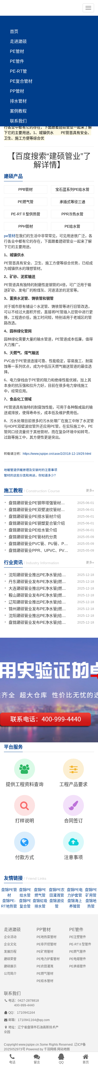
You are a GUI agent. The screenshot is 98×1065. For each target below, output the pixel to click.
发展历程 (10, 952)
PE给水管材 (45, 981)
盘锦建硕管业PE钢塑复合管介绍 (37, 523)
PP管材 (17, 91)
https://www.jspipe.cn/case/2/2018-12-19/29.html (57, 454)
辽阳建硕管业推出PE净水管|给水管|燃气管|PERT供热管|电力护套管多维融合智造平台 (38, 602)
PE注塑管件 (77, 937)
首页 (14, 31)
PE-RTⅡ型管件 (80, 944)
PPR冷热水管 (72, 214)
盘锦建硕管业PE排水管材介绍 (35, 516)
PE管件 (17, 61)
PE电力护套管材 (48, 959)
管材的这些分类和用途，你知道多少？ (30, 475)
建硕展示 (10, 966)
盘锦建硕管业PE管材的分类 (33, 537)
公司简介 (10, 974)
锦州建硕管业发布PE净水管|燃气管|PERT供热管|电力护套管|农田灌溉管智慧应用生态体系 (38, 609)
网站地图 (63, 1049)
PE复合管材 (21, 81)
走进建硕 (18, 41)
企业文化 (10, 944)
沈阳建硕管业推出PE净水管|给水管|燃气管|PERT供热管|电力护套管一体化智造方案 (38, 615)
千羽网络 (50, 1049)
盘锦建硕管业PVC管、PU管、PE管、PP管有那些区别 (38, 543)
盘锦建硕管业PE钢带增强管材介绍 (38, 503)
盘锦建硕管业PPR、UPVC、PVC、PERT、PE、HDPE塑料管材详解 (38, 550)
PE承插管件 (77, 966)
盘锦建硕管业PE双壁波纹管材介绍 (38, 509)
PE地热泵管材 (46, 937)
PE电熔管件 (77, 959)
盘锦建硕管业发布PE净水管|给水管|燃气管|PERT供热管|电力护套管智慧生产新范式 (38, 622)
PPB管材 (25, 189)
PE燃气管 (25, 202)
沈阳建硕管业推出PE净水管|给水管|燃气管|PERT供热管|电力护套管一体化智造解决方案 (38, 575)
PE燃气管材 (45, 974)
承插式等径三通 (72, 202)
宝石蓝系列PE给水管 (72, 189)
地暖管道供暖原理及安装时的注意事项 (30, 470)
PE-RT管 (18, 71)
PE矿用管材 (45, 952)
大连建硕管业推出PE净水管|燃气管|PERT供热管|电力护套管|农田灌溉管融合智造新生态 (38, 588)
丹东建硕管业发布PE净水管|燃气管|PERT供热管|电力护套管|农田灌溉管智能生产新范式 (38, 581)
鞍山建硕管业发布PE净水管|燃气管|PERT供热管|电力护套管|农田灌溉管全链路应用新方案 (38, 595)
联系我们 (18, 121)
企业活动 (10, 937)
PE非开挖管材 (46, 944)
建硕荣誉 (10, 959)
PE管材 (17, 51)
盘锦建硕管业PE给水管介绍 (33, 530)
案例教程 (18, 111)
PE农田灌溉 (45, 966)
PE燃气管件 (77, 952)
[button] (88, 7)
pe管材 (9, 236)
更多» (90, 490)
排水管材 (18, 101)
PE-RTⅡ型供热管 (25, 214)
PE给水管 (72, 226)
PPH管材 (25, 226)
